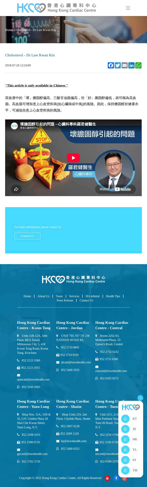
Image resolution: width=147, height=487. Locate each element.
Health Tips (113, 296)
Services (74, 296)
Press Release (65, 300)
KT (135, 418)
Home (27, 296)
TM (135, 470)
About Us (43, 296)
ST (134, 460)
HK (135, 439)
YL (135, 449)
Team (59, 296)
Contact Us (27, 236)
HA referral (93, 296)
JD (134, 429)
